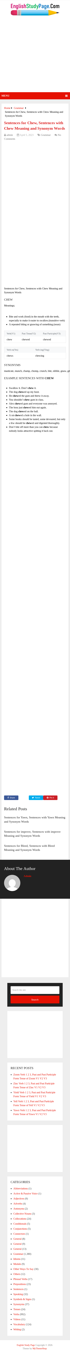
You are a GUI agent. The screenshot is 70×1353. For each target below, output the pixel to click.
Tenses (16, 1309)
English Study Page (26, 1345)
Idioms (16, 1259)
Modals (17, 1264)
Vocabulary (19, 1324)
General (17, 1238)
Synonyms (18, 1304)
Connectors (19, 1233)
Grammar (46, 135)
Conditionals (19, 1223)
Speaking (18, 1294)
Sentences (18, 1289)
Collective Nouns (22, 1213)
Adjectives (18, 1198)
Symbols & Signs (22, 1299)
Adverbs (17, 1203)
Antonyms (18, 1208)
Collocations (19, 1218)
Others (16, 1274)
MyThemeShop (40, 1348)
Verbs (16, 1314)
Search (35, 999)
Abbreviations (20, 1188)
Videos (17, 1319)
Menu (5, 95)
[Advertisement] (35, 56)
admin (10, 135)
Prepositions (19, 1284)
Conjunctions (20, 1228)
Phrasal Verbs (20, 1279)
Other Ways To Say (23, 1269)
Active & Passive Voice (25, 1193)
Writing (17, 1329)
